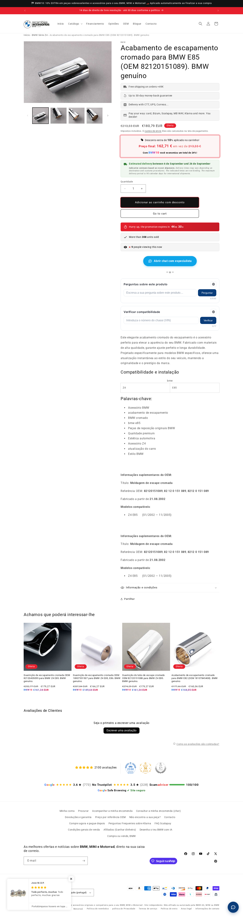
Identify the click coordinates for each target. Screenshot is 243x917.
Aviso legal (186, 909)
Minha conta (67, 810)
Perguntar (207, 292)
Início (27, 35)
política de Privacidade (123, 909)
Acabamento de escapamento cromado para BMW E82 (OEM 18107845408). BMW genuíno (194, 678)
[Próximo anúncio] (218, 10)
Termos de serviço (148, 909)
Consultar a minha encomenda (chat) (158, 810)
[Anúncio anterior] (25, 10)
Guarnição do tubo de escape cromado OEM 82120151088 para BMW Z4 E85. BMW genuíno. (143, 678)
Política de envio (169, 909)
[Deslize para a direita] (108, 115)
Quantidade (127, 181)
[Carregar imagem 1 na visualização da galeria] (40, 116)
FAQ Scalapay (163, 823)
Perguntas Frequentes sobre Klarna (130, 823)
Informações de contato (207, 909)
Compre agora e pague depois (87, 823)
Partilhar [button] (129, 598)
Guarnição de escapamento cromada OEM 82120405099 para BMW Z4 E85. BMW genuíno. (47, 678)
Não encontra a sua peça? (145, 817)
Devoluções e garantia (78, 817)
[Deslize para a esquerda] (27, 115)
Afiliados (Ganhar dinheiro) (120, 829)
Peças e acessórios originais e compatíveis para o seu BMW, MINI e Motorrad (103, 905)
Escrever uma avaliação (121, 730)
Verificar (208, 320)
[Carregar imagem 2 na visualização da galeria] (58, 116)
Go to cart (160, 213)
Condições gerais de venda (84, 829)
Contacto (169, 817)
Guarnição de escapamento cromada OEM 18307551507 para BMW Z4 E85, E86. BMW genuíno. (96, 678)
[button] (75, 23)
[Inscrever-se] (84, 861)
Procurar (83, 810)
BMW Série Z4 (39, 35)
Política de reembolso (98, 909)
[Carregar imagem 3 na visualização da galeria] (76, 116)
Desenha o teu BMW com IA (156, 829)
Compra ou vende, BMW (121, 836)
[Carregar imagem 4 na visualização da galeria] (94, 116)
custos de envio (153, 131)
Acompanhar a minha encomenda (112, 810)
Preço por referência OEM (110, 817)
